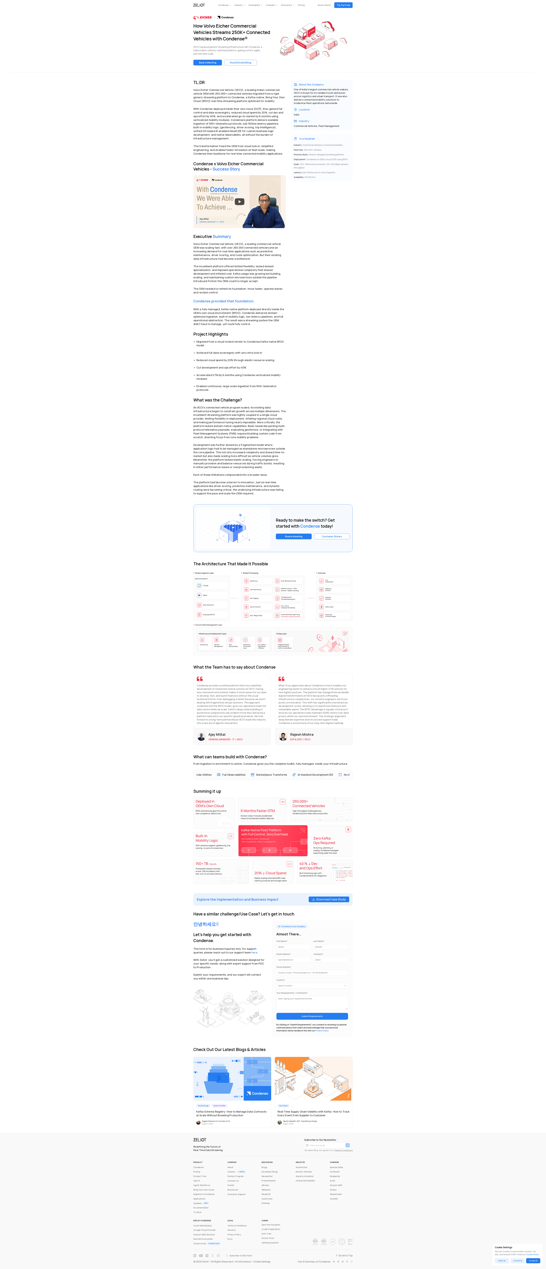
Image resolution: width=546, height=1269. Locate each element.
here (254, 952)
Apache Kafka (336, 1167)
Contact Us (233, 1180)
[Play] (239, 201)
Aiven (332, 1180)
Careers (231, 1171)
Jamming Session (270, 1242)
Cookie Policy (532, 1254)
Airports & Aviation (305, 1176)
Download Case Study (331, 899)
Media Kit (266, 1194)
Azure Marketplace (202, 1225)
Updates (197, 1203)
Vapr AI (196, 1180)
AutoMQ (334, 1198)
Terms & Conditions (344, 1150)
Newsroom (233, 1189)
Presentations (269, 1180)
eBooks (265, 1185)
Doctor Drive (268, 1238)
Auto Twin (266, 1233)
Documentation (201, 1207)
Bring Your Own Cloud (203, 1189)
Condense (198, 1167)
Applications (199, 1198)
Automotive (301, 1167)
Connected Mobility (305, 1180)
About (230, 1167)
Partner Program (236, 1176)
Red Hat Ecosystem (203, 1239)
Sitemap (266, 1203)
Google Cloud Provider (204, 1230)
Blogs (264, 1167)
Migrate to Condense (203, 1194)
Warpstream (336, 1194)
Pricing (301, 5)
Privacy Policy (322, 1030)
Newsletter (267, 1176)
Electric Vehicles (304, 1171)
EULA (230, 1239)
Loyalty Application (271, 1229)
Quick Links (267, 1198)
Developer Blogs (270, 1171)
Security (232, 1230)
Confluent (335, 1171)
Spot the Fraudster (271, 1224)
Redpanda (335, 1176)
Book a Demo (324, 5)
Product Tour (199, 1176)
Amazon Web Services (204, 1234)
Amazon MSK (336, 1185)
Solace (333, 1189)
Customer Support (237, 1194)
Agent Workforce (201, 1185)
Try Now (197, 1212)
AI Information (243, 1261)
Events (231, 1185)
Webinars (266, 1189)
